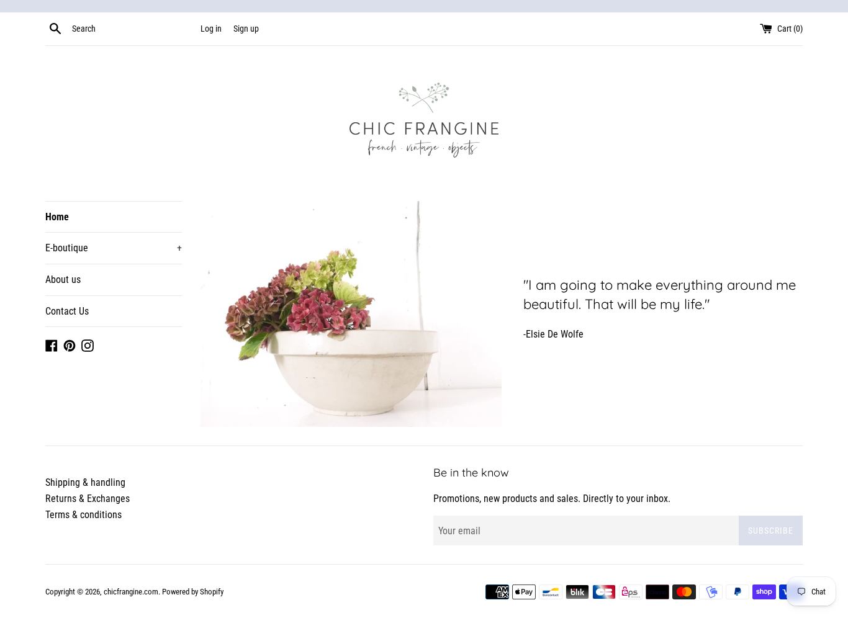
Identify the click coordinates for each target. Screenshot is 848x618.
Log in (211, 29)
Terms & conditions (83, 515)
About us (63, 279)
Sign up (246, 29)
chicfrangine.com (131, 591)
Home (57, 217)
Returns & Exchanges (87, 498)
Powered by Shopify (192, 591)
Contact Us (67, 311)
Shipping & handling (85, 482)
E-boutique (113, 248)
